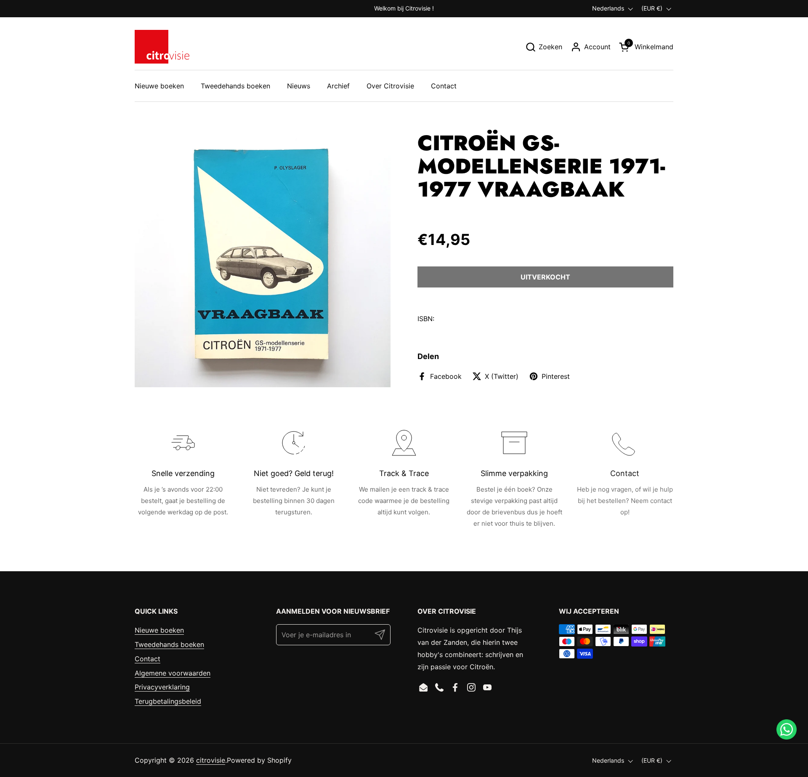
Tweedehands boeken (169, 644)
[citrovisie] (162, 47)
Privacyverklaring (162, 687)
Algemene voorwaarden (172, 673)
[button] (543, 47)
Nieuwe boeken (159, 630)
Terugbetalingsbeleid (168, 701)
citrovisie (210, 760)
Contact (147, 659)
